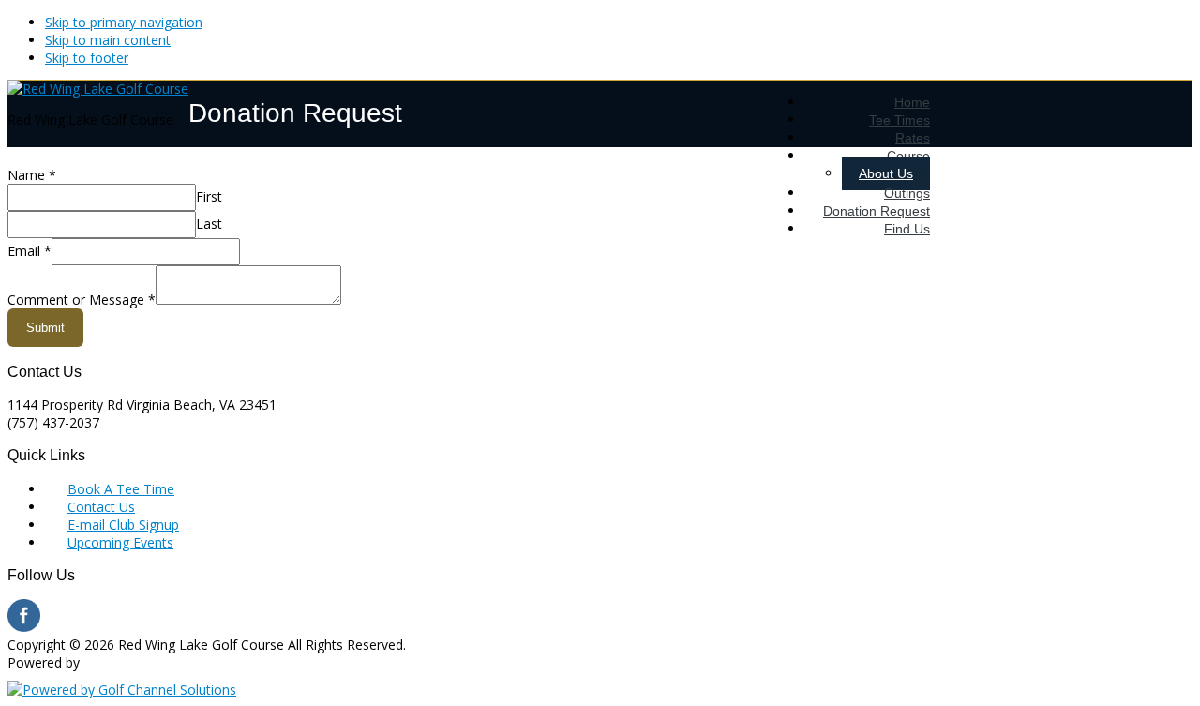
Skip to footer (86, 58)
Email (30, 251)
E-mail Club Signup (123, 524)
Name (32, 175)
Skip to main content (108, 40)
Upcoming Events (120, 542)
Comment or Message (82, 299)
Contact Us (101, 507)
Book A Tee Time (121, 489)
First (209, 196)
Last (209, 224)
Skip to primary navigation (123, 22)
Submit (45, 328)
